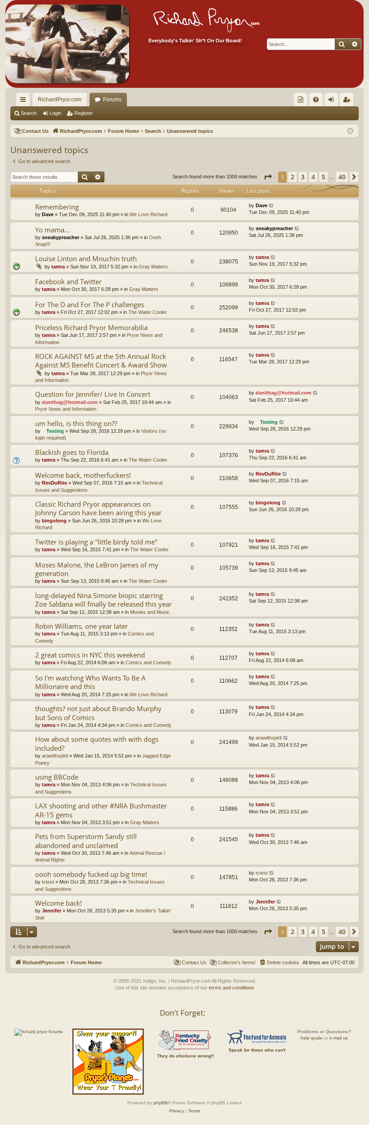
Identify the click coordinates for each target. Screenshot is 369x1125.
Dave (48, 214)
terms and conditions (231, 987)
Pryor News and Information (65, 409)
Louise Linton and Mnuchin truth (86, 258)
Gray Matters (153, 266)
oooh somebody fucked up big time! (91, 874)
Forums (112, 99)
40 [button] (342, 176)
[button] (267, 177)
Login (55, 113)
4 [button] (313, 176)
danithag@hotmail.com (70, 402)
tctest (48, 882)
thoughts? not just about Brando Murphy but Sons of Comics (98, 712)
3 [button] (303, 176)
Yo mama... (52, 229)
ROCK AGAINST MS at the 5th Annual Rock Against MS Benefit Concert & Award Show (101, 360)
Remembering (57, 206)
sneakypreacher (60, 237)
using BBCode (56, 776)
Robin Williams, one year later (81, 626)
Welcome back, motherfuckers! (83, 475)
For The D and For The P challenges (89, 304)
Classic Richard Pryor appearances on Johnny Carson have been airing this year (98, 508)
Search (28, 113)
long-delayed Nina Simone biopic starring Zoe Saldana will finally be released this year (103, 599)
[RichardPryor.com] (67, 44)
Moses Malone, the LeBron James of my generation (96, 569)
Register (83, 113)
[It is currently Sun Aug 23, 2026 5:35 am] (350, 131)
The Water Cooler (147, 312)
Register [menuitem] (348, 101)
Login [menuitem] (333, 101)
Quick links (25, 101)
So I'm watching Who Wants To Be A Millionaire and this (90, 682)
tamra (58, 266)
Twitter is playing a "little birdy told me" (96, 541)
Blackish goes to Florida (71, 452)
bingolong (54, 520)
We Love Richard (148, 214)
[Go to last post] (271, 205)
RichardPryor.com (59, 99)
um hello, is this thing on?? (76, 423)
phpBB (160, 1102)
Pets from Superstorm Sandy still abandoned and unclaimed (86, 840)
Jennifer (51, 910)
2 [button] (292, 176)
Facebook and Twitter (68, 281)
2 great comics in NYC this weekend (90, 654)
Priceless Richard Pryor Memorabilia (91, 327)
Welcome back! (58, 902)
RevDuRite (54, 482)
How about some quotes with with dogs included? (96, 743)
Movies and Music (150, 612)
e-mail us (338, 1037)
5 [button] (323, 176)
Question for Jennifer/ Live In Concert (92, 394)
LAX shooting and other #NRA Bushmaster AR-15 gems (101, 810)
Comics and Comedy (148, 662)
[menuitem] (300, 99)
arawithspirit (55, 755)
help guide (312, 1037)
